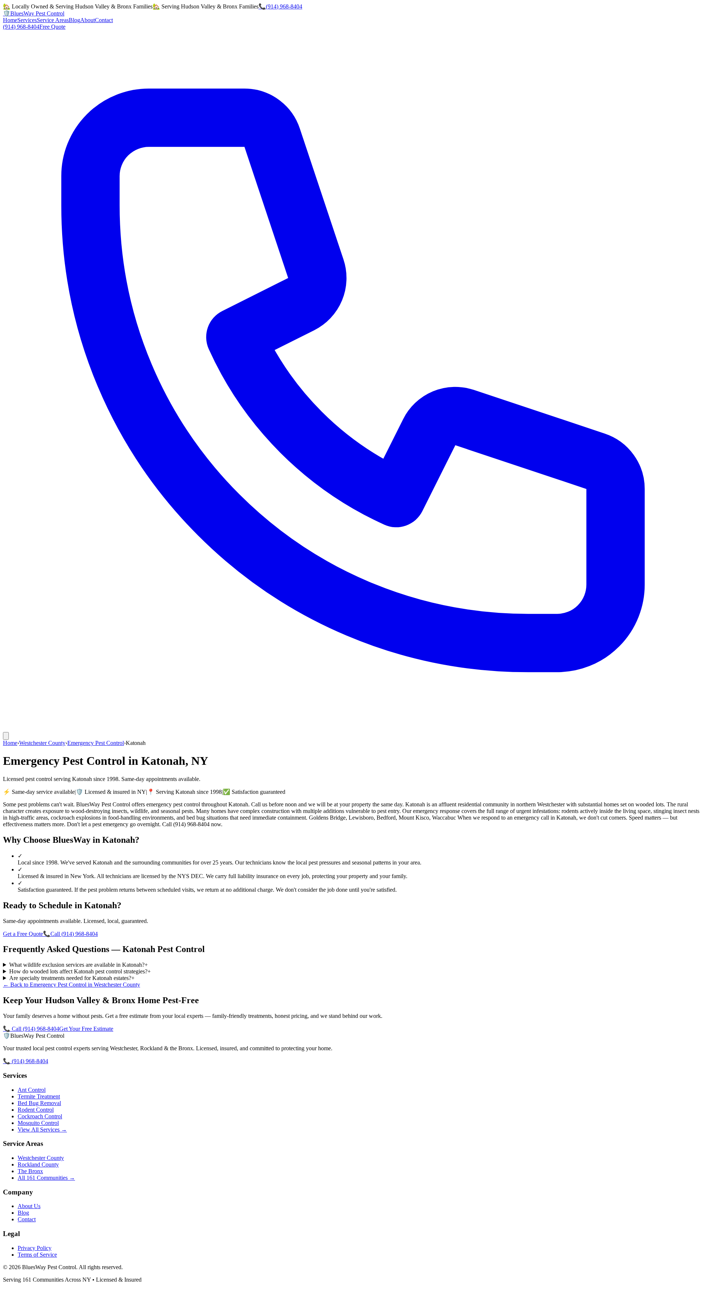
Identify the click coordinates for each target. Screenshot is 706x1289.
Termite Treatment (39, 1096)
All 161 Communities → (46, 1178)
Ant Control (32, 1090)
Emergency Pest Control (95, 743)
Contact (104, 20)
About (87, 20)
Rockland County (38, 1164)
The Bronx (30, 1171)
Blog (74, 20)
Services (27, 20)
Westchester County (42, 743)
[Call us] (353, 728)
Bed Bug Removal (39, 1103)
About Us (29, 1206)
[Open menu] (6, 736)
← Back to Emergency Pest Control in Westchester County (71, 984)
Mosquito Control (38, 1123)
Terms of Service (37, 1254)
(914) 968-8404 (21, 27)
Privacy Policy (34, 1248)
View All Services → (42, 1129)
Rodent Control (36, 1110)
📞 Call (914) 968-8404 (31, 1029)
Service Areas (53, 20)
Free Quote (52, 27)
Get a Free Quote (23, 934)
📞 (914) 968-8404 (25, 1061)
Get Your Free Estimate (86, 1029)
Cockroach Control (40, 1116)
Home (10, 20)
